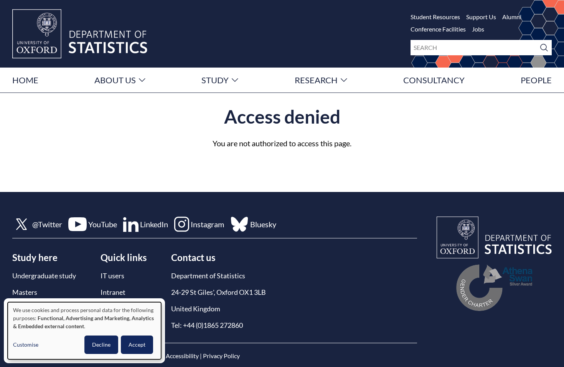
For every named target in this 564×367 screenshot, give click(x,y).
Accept (137, 344)
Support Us (481, 16)
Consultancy (434, 80)
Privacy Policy (221, 355)
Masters (24, 292)
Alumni (511, 16)
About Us (115, 80)
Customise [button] (25, 344)
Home (25, 80)
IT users (112, 275)
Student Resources (435, 16)
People (536, 80)
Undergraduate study (44, 275)
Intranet (113, 292)
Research (316, 80)
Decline (101, 344)
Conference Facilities (438, 29)
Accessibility (182, 355)
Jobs (478, 29)
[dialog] (84, 330)
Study (215, 80)
